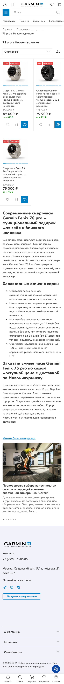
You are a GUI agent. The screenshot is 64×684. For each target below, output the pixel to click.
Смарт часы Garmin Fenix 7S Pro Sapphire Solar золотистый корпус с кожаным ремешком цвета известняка (14, 98)
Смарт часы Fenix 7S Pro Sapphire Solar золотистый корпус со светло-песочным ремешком (14, 174)
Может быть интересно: (19, 438)
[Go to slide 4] (14, 84)
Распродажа (9, 21)
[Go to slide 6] (20, 84)
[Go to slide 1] (4, 84)
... (37, 29)
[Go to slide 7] (23, 84)
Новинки (24, 21)
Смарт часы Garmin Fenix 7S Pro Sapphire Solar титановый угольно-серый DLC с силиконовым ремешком (48, 98)
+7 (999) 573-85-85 (15, 559)
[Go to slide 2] (7, 84)
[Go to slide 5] (17, 84)
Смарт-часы (39, 21)
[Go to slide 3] (10, 84)
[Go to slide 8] (26, 84)
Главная (7, 29)
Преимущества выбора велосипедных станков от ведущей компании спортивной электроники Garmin (29, 489)
